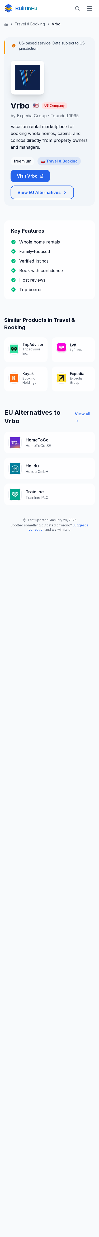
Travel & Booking (30, 24)
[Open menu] (89, 8)
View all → (82, 417)
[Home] (6, 24)
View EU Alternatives (39, 192)
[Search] (77, 8)
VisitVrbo (27, 176)
